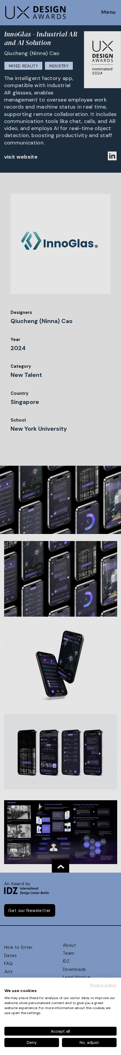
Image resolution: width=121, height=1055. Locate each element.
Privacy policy (103, 985)
